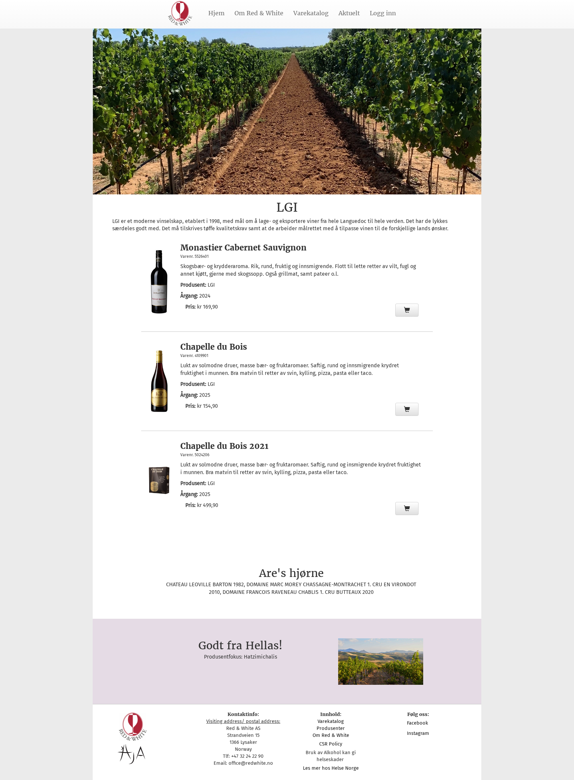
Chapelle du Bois (213, 347)
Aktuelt (349, 13)
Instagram (418, 733)
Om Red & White (259, 13)
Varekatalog (311, 13)
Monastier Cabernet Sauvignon (243, 248)
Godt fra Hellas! (240, 645)
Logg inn (383, 13)
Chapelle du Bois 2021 (224, 446)
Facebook (418, 723)
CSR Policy (330, 744)
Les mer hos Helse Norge (331, 768)
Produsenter (331, 728)
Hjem (216, 13)
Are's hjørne (291, 573)
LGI (211, 285)
